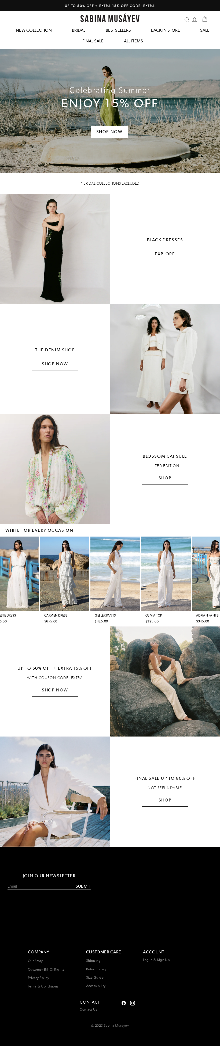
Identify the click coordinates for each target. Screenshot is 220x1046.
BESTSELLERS (118, 30)
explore (165, 253)
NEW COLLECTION (34, 30)
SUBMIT (83, 886)
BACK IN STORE (165, 30)
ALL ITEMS (133, 40)
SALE (205, 30)
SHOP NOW (55, 363)
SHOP (165, 477)
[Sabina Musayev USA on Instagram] (123, 1002)
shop (165, 800)
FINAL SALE (93, 40)
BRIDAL (78, 30)
